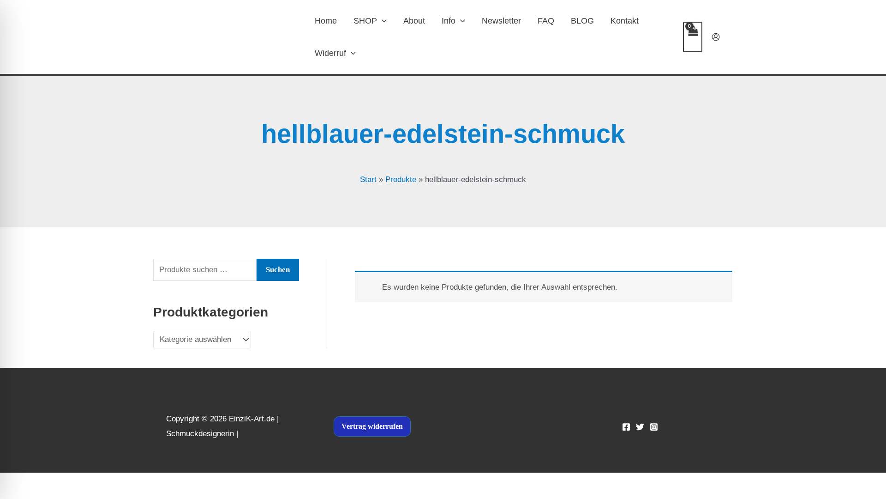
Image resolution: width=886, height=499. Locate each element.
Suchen (278, 269)
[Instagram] (654, 427)
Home (326, 20)
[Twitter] (640, 427)
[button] (382, 21)
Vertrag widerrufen (372, 426)
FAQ (546, 20)
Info (448, 20)
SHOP (365, 20)
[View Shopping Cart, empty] (692, 37)
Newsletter (501, 20)
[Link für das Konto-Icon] (716, 37)
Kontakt (625, 20)
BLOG (582, 20)
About (414, 20)
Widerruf (330, 53)
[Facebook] (626, 427)
